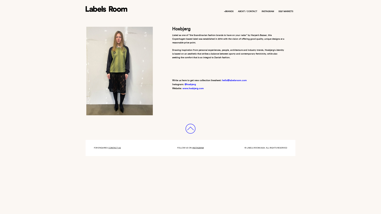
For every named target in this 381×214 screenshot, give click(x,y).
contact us (114, 148)
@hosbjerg (190, 84)
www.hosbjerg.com (193, 88)
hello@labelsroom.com (234, 80)
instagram (268, 11)
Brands (229, 11)
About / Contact (247, 11)
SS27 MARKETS (285, 11)
